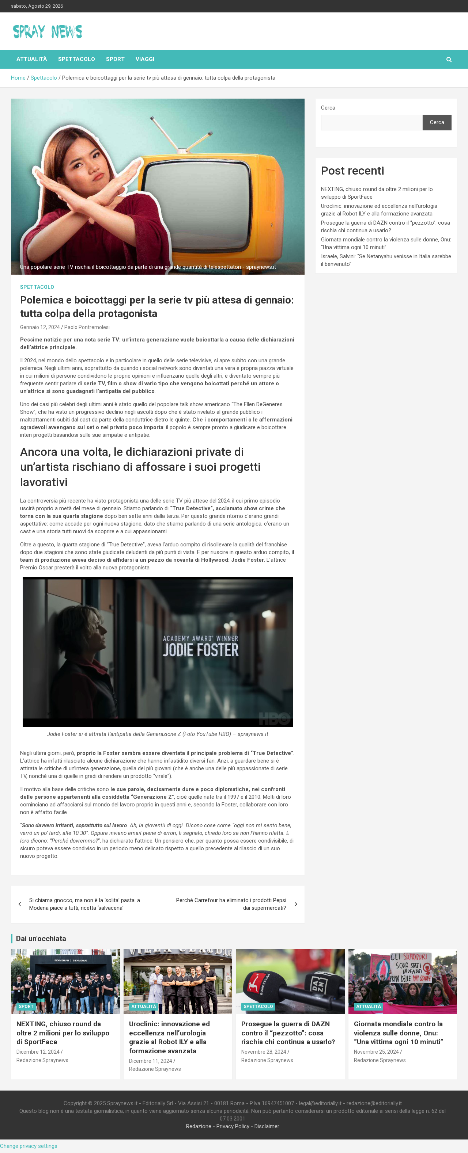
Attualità (31, 59)
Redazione (198, 1126)
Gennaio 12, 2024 (40, 327)
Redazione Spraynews (42, 1060)
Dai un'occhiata (41, 938)
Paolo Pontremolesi (87, 327)
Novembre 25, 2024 (376, 1052)
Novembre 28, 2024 (263, 1052)
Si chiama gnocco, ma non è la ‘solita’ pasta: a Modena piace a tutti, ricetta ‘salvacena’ (84, 904)
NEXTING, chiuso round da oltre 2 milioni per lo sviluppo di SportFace (62, 1033)
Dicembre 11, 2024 (150, 1061)
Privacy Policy (232, 1126)
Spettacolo (76, 59)
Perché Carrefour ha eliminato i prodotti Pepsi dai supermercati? (231, 904)
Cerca (328, 107)
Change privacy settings (28, 1146)
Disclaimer (266, 1126)
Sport (115, 59)
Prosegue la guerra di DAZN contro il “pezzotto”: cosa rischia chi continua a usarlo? (288, 1033)
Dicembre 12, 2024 (38, 1052)
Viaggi (145, 59)
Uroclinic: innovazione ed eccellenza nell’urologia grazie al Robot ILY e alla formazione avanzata (169, 1037)
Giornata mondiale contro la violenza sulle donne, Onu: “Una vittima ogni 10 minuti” (399, 1033)
